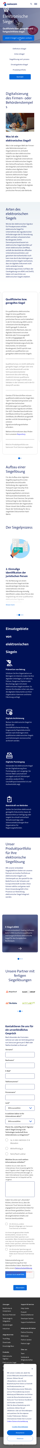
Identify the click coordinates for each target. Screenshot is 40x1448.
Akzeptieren (20, 1433)
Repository (21, 434)
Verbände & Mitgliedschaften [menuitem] (27, 1358)
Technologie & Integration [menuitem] (8, 1319)
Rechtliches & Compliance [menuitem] (7, 1309)
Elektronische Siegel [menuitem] (9, 1362)
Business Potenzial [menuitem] (9, 1315)
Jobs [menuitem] (22, 1364)
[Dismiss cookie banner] (32, 1368)
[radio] (20, 1141)
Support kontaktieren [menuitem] (28, 1322)
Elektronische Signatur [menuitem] (7, 1357)
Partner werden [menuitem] (26, 1340)
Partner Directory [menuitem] (27, 1332)
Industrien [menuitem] (6, 1329)
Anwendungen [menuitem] (8, 1325)
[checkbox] (20, 1147)
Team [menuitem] (22, 1353)
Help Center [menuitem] (25, 1308)
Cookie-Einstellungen (20, 1427)
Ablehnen (20, 1438)
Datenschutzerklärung (23, 1268)
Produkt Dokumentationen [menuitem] (27, 1313)
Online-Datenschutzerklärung (17, 1421)
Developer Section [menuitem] (27, 1318)
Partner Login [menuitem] (25, 1343)
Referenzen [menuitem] (25, 1336)
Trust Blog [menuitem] (6, 1339)
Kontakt (20, 76)
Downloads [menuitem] (7, 1342)
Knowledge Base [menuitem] (8, 1346)
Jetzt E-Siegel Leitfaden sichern (18, 38)
